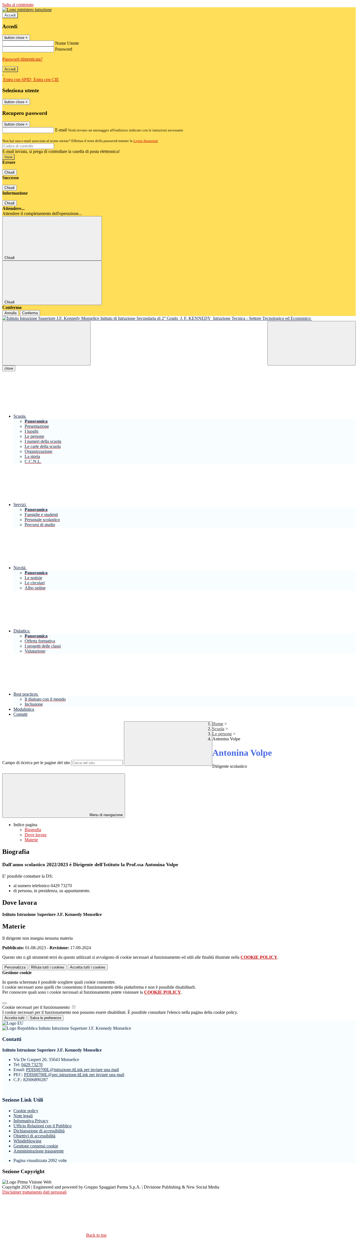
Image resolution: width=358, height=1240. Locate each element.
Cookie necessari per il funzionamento (36, 1007)
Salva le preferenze (45, 1018)
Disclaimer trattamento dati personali (34, 1192)
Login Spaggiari (145, 141)
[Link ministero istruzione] (27, 9)
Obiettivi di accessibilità (34, 1135)
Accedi (10, 15)
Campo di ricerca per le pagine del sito (36, 762)
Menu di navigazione (105, 815)
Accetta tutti (87, 967)
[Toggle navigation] (46, 343)
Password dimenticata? (22, 59)
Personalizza (14, 967)
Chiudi (9, 172)
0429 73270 (32, 1064)
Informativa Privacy (30, 1120)
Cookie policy (25, 1110)
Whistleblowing (27, 1141)
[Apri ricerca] (311, 343)
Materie (31, 839)
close (8, 368)
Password (63, 49)
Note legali (23, 1115)
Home (217, 723)
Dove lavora (35, 834)
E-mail (61, 129)
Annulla (10, 313)
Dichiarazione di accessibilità (39, 1130)
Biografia (33, 829)
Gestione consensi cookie (35, 1146)
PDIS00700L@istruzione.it (72, 1069)
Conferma (30, 313)
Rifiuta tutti (47, 967)
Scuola (218, 728)
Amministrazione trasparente (38, 1151)
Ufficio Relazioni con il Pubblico (42, 1125)
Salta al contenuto (18, 4)
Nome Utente (67, 43)
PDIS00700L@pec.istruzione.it (74, 1074)
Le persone (222, 733)
